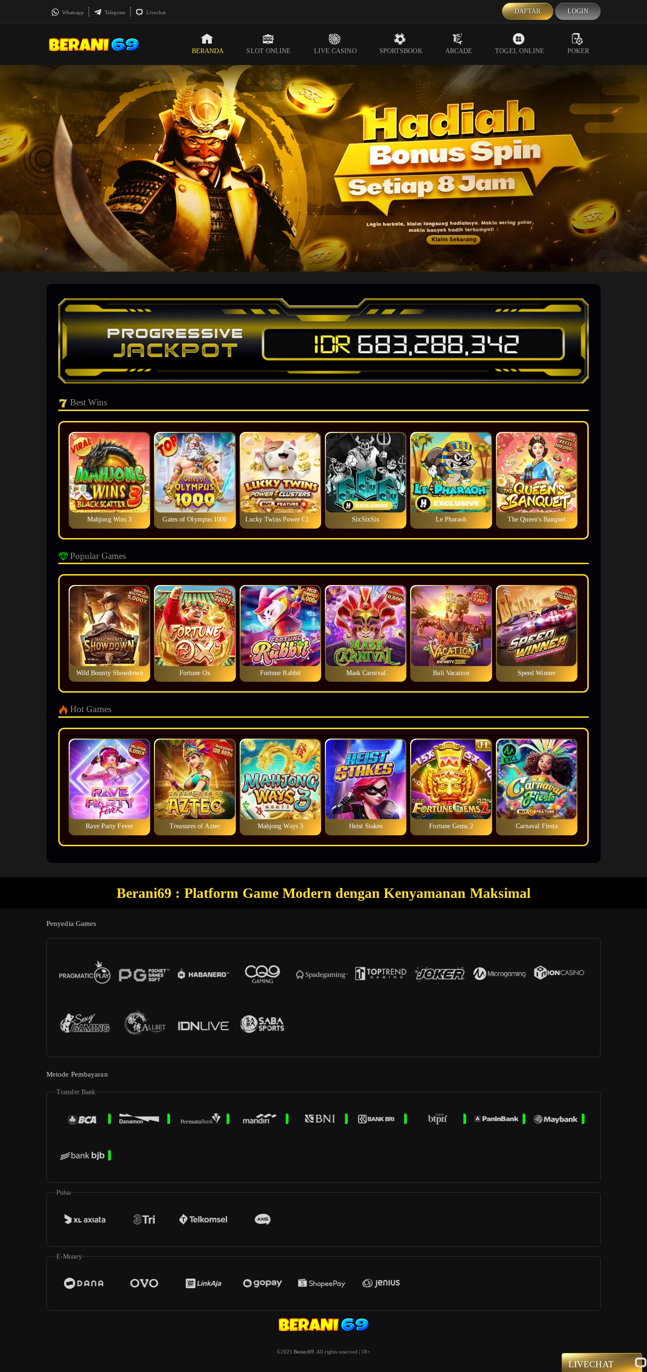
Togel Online (519, 51)
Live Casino (335, 51)
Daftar (527, 11)
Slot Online (268, 51)
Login (578, 11)
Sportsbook (400, 51)
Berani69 (304, 1351)
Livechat (155, 12)
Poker (578, 51)
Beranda (208, 51)
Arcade (459, 51)
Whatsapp (72, 12)
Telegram (114, 12)
